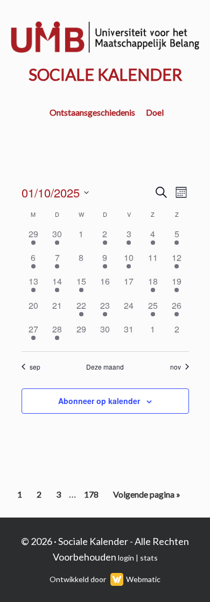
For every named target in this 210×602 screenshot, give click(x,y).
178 (92, 497)
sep (35, 367)
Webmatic (143, 579)
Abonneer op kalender (99, 400)
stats (149, 557)
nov (175, 367)
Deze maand (105, 367)
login (126, 557)
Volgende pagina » (146, 497)
